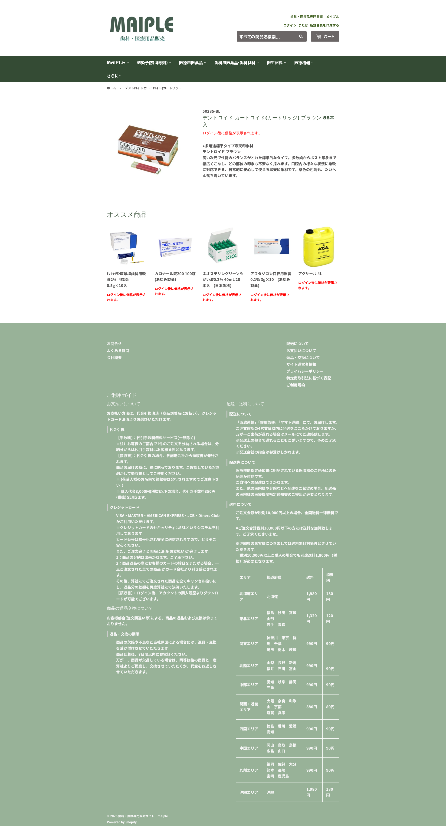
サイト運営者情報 (301, 364)
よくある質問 (118, 350)
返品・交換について (303, 357)
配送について (297, 343)
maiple (116, 62)
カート (328, 36)
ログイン (289, 25)
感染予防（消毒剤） (152, 62)
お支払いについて (301, 350)
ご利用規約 (295, 385)
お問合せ (114, 343)
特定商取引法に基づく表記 (308, 378)
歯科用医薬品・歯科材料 (235, 62)
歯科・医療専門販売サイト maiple (143, 816)
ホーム (111, 88)
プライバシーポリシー (305, 371)
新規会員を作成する (324, 25)
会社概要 (114, 357)
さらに (113, 76)
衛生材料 (275, 62)
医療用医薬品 (191, 62)
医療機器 (302, 62)
